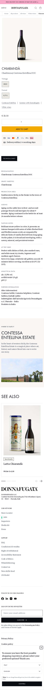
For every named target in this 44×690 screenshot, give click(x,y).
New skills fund (8, 571)
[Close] (41, 647)
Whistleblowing (8, 563)
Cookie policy (7, 644)
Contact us (5, 567)
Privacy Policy (7, 638)
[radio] (5, 84)
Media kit (5, 525)
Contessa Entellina (9, 103)
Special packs (9, 459)
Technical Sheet (9, 158)
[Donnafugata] (19, 8)
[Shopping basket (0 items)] (40, 8)
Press (3, 529)
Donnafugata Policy (32, 625)
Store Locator (7, 513)
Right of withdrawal (9, 551)
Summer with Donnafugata (29, 103)
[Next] (41, 481)
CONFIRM (22, 684)
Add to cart (22, 129)
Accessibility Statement (11, 555)
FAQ (3, 542)
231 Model (5, 575)
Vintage (5, 79)
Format (4, 90)
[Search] (35, 8)
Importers (5, 521)
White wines (6, 107)
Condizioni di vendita (10, 547)
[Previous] (36, 481)
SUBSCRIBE (20, 620)
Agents (4, 517)
